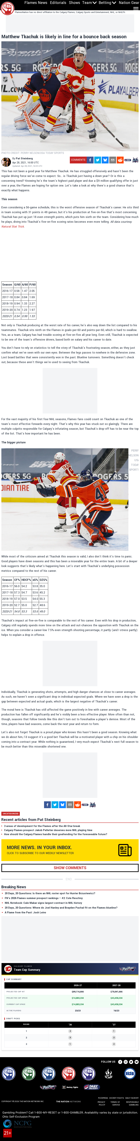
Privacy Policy (101, 1103)
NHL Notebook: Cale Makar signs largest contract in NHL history (43, 903)
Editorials (58, 2)
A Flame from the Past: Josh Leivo (25, 912)
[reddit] (120, 160)
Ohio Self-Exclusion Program (21, 1116)
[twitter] (97, 160)
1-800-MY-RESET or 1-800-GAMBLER (58, 1112)
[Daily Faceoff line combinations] (127, 160)
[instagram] (126, 1062)
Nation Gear (129, 2)
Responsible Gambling (132, 1103)
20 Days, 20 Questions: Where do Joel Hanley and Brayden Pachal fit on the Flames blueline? (61, 908)
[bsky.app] (105, 160)
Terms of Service (115, 1103)
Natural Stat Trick (12, 227)
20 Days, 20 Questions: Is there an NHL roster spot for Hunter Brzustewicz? (50, 893)
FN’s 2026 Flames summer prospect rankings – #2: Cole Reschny (44, 898)
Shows (74, 2)
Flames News (35, 2)
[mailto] (112, 160)
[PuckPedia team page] (135, 160)
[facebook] (90, 160)
